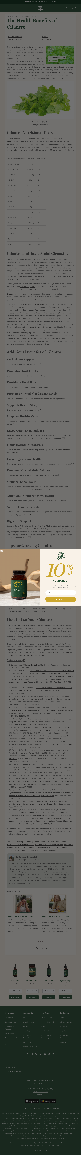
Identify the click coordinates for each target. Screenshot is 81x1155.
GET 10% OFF (61, 599)
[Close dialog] (2, 551)
